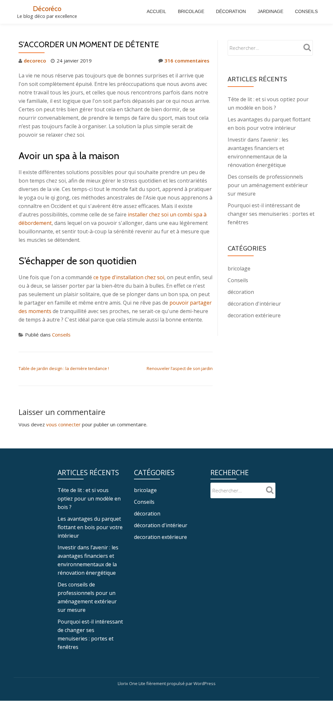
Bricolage (191, 11)
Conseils (306, 11)
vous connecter (63, 424)
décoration (241, 292)
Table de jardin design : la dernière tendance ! (64, 368)
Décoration (231, 11)
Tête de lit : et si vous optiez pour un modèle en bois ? (89, 499)
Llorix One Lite (132, 683)
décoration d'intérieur (254, 303)
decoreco (35, 60)
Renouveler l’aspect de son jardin (180, 368)
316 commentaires (187, 60)
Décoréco (47, 8)
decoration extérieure (254, 315)
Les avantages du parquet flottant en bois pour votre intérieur (90, 527)
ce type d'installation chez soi (128, 277)
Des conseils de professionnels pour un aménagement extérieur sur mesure (268, 185)
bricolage (239, 268)
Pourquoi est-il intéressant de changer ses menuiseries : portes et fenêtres (271, 214)
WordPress (204, 683)
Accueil (156, 11)
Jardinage (270, 11)
